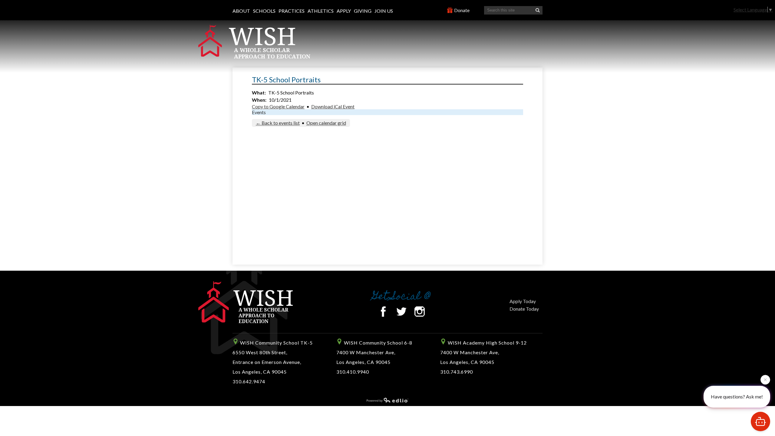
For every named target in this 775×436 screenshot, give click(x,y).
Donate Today (524, 309)
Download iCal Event (333, 106)
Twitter (401, 312)
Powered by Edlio (387, 400)
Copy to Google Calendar (278, 106)
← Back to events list (278, 123)
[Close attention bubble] (765, 379)
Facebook (383, 312)
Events (259, 112)
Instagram (420, 312)
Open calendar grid (326, 123)
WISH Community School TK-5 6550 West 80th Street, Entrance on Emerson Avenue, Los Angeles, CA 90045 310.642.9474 (272, 362)
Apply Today (523, 301)
